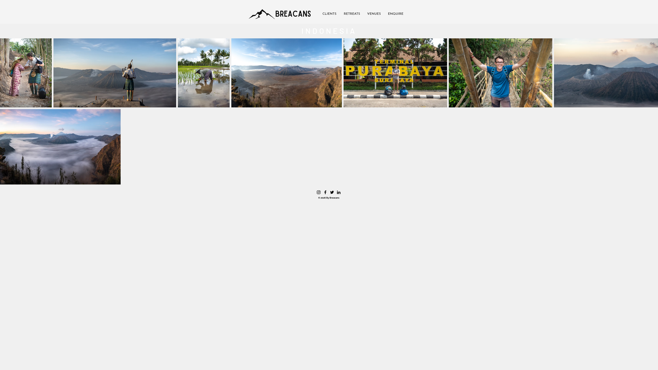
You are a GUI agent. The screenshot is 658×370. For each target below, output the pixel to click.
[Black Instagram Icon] (318, 192)
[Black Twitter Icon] (332, 192)
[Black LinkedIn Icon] (338, 192)
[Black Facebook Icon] (325, 192)
